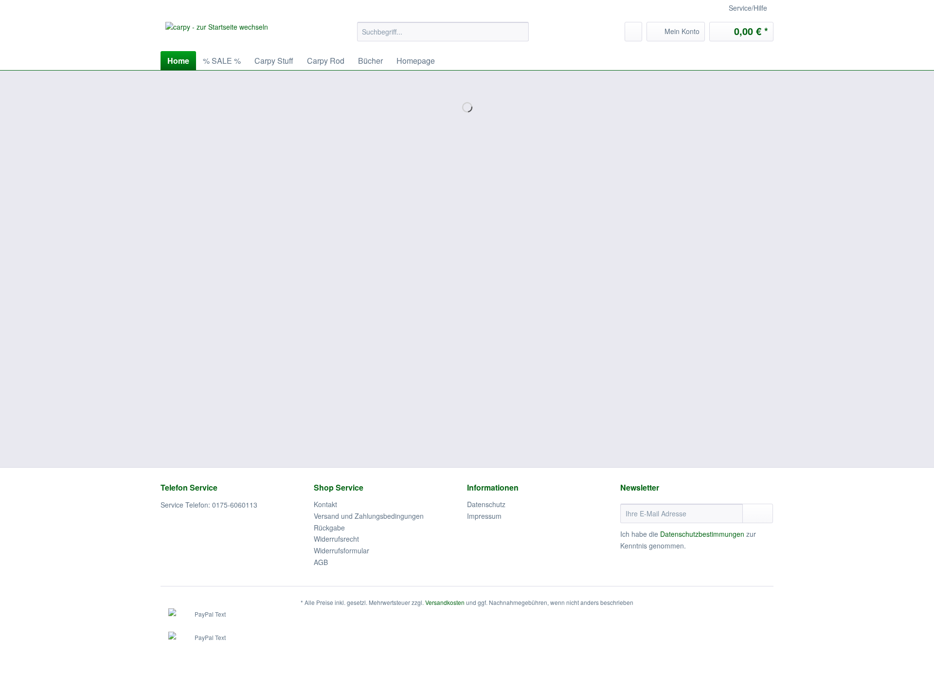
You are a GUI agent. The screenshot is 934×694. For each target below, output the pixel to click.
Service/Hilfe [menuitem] (748, 8)
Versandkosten (445, 602)
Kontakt (325, 504)
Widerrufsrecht (336, 539)
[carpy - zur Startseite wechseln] (216, 34)
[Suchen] (520, 31)
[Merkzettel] (633, 31)
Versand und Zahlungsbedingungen (369, 516)
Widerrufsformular (341, 550)
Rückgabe (329, 527)
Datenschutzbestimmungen (702, 534)
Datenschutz (486, 504)
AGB (321, 562)
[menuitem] (443, 36)
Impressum (484, 516)
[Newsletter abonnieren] (757, 513)
